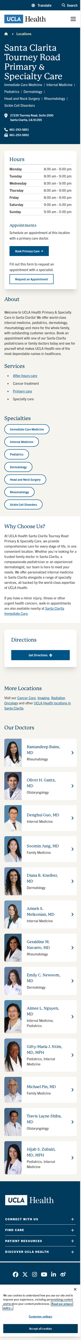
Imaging (43, 698)
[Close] (75, 1289)
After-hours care (25, 375)
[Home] (6, 33)
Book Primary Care (27, 251)
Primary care (22, 391)
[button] (41, 5)
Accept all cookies (40, 1328)
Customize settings (40, 1316)
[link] (15, 1274)
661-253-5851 (19, 129)
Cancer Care (26, 698)
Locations (23, 33)
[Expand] (72, 1219)
